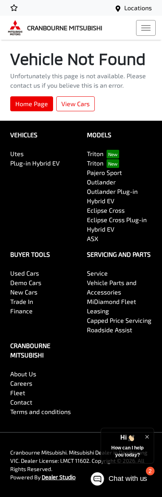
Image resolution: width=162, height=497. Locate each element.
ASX (92, 238)
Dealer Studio (58, 477)
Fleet (17, 392)
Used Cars (24, 273)
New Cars (23, 292)
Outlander (101, 182)
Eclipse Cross (106, 210)
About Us (23, 373)
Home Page (31, 103)
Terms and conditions (40, 411)
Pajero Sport (104, 172)
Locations (138, 7)
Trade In (21, 301)
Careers (21, 383)
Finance (21, 311)
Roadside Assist (109, 329)
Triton (95, 153)
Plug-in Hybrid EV (35, 163)
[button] (146, 28)
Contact (21, 402)
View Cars (75, 103)
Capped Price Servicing (119, 320)
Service (97, 273)
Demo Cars (25, 282)
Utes (17, 153)
